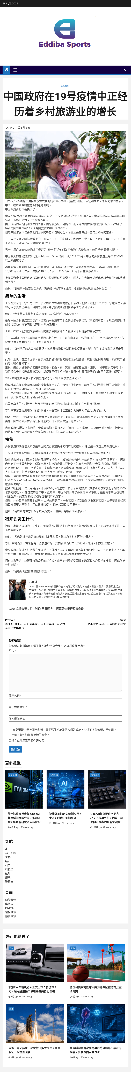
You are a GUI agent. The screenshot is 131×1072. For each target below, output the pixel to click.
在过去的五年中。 (36, 492)
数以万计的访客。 (46, 388)
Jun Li (12, 127)
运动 (8, 873)
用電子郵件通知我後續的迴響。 (30, 734)
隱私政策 (10, 916)
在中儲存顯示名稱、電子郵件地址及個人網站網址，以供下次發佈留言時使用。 (65, 729)
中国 (8, 215)
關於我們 (10, 899)
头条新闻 (65, 86)
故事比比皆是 (96, 492)
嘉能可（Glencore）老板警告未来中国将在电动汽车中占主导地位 (35, 624)
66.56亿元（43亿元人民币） (36, 480)
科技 (11, 948)
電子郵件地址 (18, 707)
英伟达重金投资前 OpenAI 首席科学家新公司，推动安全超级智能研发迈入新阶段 (24, 818)
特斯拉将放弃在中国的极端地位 (107, 621)
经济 (8, 861)
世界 (8, 857)
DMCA (9, 908)
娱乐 (8, 877)
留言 (12, 650)
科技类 (9, 869)
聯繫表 (9, 881)
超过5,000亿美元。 (38, 220)
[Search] (125, 70)
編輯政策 (10, 912)
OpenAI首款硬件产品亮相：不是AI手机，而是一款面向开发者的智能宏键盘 (106, 818)
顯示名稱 (15, 695)
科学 (8, 865)
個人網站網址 (17, 718)
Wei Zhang (28, 827)
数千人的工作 (19, 496)
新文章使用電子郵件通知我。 (29, 740)
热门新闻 (10, 853)
